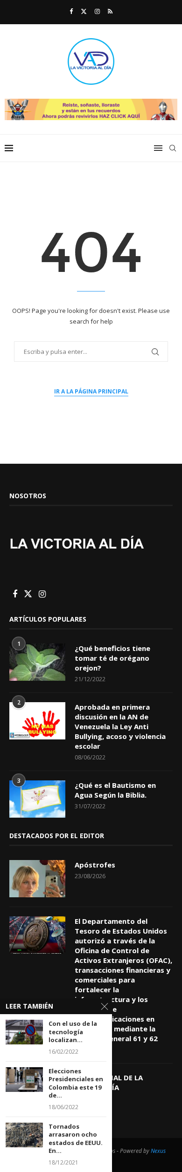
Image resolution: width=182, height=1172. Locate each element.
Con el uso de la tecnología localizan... (73, 1032)
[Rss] (110, 11)
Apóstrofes (95, 864)
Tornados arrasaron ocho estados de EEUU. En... (76, 1139)
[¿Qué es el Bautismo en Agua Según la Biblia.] (37, 799)
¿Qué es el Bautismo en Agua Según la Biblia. (115, 789)
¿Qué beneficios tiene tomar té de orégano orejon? (112, 658)
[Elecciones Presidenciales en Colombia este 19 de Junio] (24, 1079)
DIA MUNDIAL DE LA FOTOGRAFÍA (109, 1082)
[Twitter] (84, 11)
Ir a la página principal (91, 391)
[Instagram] (97, 11)
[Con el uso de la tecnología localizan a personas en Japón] (24, 1032)
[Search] (172, 148)
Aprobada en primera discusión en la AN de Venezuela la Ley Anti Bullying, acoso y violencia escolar (120, 726)
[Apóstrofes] (37, 878)
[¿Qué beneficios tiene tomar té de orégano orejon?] (37, 662)
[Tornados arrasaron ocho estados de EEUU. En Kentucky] (24, 1135)
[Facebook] (71, 11)
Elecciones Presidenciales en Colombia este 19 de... (76, 1083)
